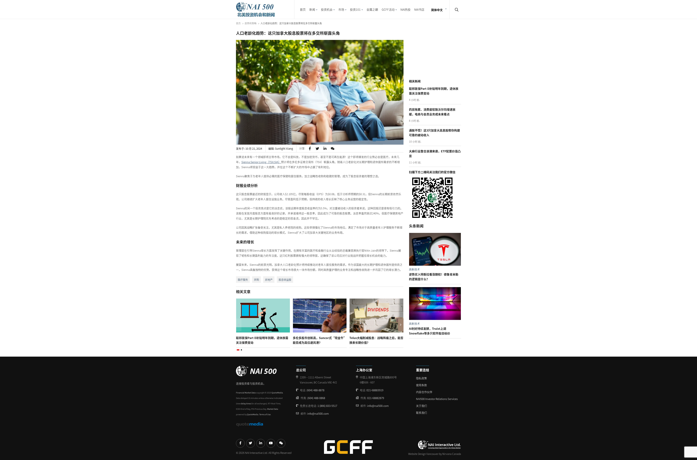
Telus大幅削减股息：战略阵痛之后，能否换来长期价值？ (376, 340)
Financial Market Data (246, 392)
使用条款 (421, 385)
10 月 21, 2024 (253, 148)
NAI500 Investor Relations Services (437, 399)
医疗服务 (243, 279)
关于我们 (421, 406)
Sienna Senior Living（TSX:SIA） (261, 162)
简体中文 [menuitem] (437, 9)
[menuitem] (438, 9)
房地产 (269, 279)
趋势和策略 (250, 23)
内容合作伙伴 (424, 392)
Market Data (272, 408)
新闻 (312, 9)
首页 (303, 9)
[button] (238, 350)
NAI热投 (405, 9)
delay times (246, 403)
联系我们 (421, 412)
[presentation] (238, 325)
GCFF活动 (388, 9)
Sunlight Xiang (284, 148)
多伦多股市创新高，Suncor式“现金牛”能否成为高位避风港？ (319, 340)
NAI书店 (419, 9)
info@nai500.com (318, 413)
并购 (256, 279)
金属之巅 (372, 9)
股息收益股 (285, 279)
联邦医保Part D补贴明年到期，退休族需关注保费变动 (262, 340)
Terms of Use (265, 414)
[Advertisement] (436, 54)
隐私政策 (421, 378)
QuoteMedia (277, 392)
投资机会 (327, 9)
